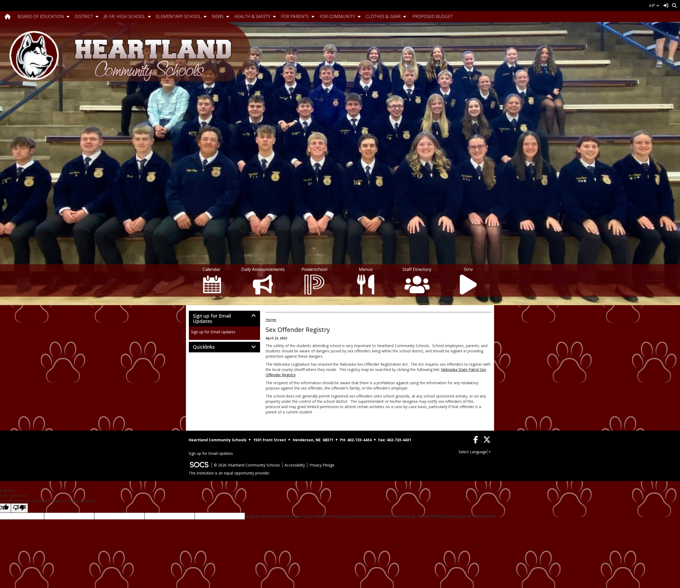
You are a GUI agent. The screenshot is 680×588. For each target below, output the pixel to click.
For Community (337, 16)
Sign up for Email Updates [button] (212, 318)
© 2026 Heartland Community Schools (247, 465)
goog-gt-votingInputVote (473, 516)
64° (652, 5)
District (84, 16)
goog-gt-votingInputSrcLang (271, 516)
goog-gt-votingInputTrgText (425, 516)
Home (271, 319)
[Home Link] (7, 16)
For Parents (295, 16)
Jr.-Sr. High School (124, 16)
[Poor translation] (19, 508)
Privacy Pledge (321, 465)
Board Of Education (41, 16)
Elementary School (178, 16)
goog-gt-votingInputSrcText (375, 516)
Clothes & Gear (383, 16)
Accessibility (294, 465)
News (218, 16)
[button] (68, 16)
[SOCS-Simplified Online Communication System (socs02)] (199, 465)
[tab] (224, 319)
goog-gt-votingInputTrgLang (323, 516)
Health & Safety (252, 16)
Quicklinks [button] (210, 347)
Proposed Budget (433, 16)
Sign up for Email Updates (213, 331)
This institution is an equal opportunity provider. (229, 472)
